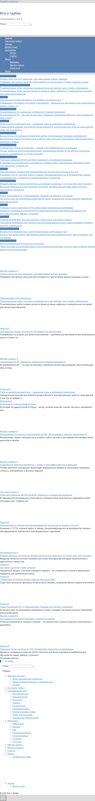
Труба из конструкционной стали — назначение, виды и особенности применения (37, 392)
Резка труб (15, 68)
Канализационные (20, 709)
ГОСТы (13, 53)
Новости (11, 751)
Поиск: (3, 24)
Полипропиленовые (21, 733)
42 (6, 661)
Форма (10, 754)
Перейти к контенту (9, 1)
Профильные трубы (21, 757)
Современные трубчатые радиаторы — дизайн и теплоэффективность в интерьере (38, 465)
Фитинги (16, 685)
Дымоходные (18, 706)
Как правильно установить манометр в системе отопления (27, 619)
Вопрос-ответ (11, 47)
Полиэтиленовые (20, 736)
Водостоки (17, 700)
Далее (11, 661)
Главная (8, 38)
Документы (10, 50)
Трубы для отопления (22, 715)
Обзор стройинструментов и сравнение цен (32, 682)
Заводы (8, 44)
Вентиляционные (20, 694)
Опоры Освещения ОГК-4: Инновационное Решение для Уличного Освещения (36, 607)
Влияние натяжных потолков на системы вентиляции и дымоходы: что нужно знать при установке (46, 555)
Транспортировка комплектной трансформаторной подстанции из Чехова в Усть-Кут (39, 525)
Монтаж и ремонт (15, 748)
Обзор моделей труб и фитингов (27, 679)
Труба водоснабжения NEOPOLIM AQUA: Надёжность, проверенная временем (36, 495)
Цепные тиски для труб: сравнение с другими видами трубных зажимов (33, 274)
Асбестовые (18, 724)
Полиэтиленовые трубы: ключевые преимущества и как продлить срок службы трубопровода (44, 301)
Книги (8, 71)
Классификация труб (17, 691)
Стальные (17, 739)
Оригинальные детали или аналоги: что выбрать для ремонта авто (30, 331)
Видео (8, 59)
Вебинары (14, 62)
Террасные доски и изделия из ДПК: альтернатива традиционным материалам (36, 649)
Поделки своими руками (23, 712)
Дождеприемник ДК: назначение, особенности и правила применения (32, 362)
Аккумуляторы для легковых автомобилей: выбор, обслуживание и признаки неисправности (43, 434)
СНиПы (13, 56)
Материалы (12, 721)
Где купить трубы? (13, 41)
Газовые (16, 703)
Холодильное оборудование (25, 718)
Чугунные (17, 742)
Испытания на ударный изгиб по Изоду (18, 404)
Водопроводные (20, 697)
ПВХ (14, 730)
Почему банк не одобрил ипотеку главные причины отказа (27, 579)
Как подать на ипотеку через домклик (17, 567)
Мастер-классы (17, 65)
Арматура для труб (16, 676)
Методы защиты (15, 745)
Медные (16, 727)
